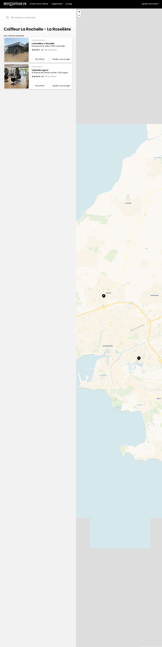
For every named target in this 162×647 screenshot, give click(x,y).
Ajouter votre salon (150, 4)
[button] (101, 294)
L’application (56, 4)
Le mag (68, 4)
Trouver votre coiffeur (38, 4)
